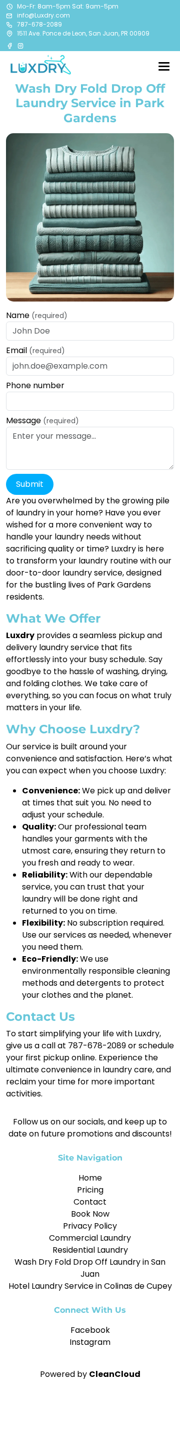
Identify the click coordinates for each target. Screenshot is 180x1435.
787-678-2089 (39, 24)
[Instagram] (20, 45)
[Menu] (164, 66)
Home (90, 1178)
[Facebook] (10, 45)
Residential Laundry (90, 1250)
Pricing (90, 1190)
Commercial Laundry (90, 1238)
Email (35, 350)
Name (37, 315)
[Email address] (9, 15)
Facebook (90, 1330)
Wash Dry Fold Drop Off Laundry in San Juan (90, 1268)
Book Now (90, 1214)
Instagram (90, 1342)
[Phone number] (9, 24)
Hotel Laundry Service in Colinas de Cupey (90, 1286)
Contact (90, 1202)
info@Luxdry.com (43, 15)
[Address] (9, 33)
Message (42, 420)
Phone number (35, 385)
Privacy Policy (90, 1226)
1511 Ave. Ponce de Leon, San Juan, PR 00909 (83, 33)
